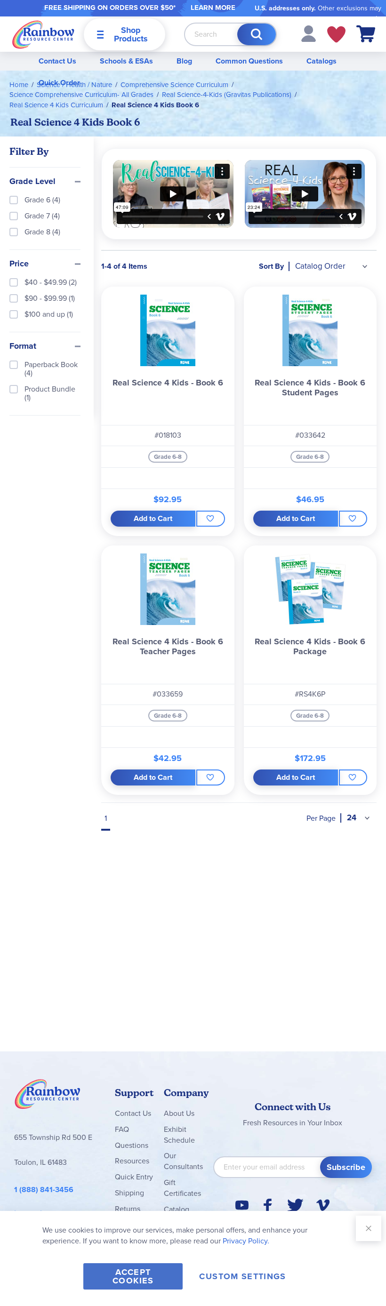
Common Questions (249, 61)
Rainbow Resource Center (47, 1096)
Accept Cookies (133, 1276)
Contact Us (57, 61)
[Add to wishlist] (210, 519)
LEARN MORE (213, 7)
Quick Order (59, 82)
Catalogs (321, 61)
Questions (131, 1145)
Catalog (176, 1209)
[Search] (256, 34)
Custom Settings (242, 1276)
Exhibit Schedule (179, 1135)
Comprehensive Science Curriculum (174, 85)
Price (19, 264)
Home (18, 85)
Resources (132, 1160)
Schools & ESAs (126, 61)
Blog (184, 61)
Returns (127, 1208)
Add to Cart (153, 518)
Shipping (129, 1192)
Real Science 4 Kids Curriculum (56, 105)
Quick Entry (134, 1176)
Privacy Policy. (246, 1240)
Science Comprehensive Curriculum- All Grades (81, 94)
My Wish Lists (336, 34)
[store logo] (43, 34)
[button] (308, 33)
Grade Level (32, 181)
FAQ (122, 1129)
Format (22, 346)
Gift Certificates (182, 1188)
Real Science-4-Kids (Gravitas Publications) (226, 94)
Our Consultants (183, 1161)
